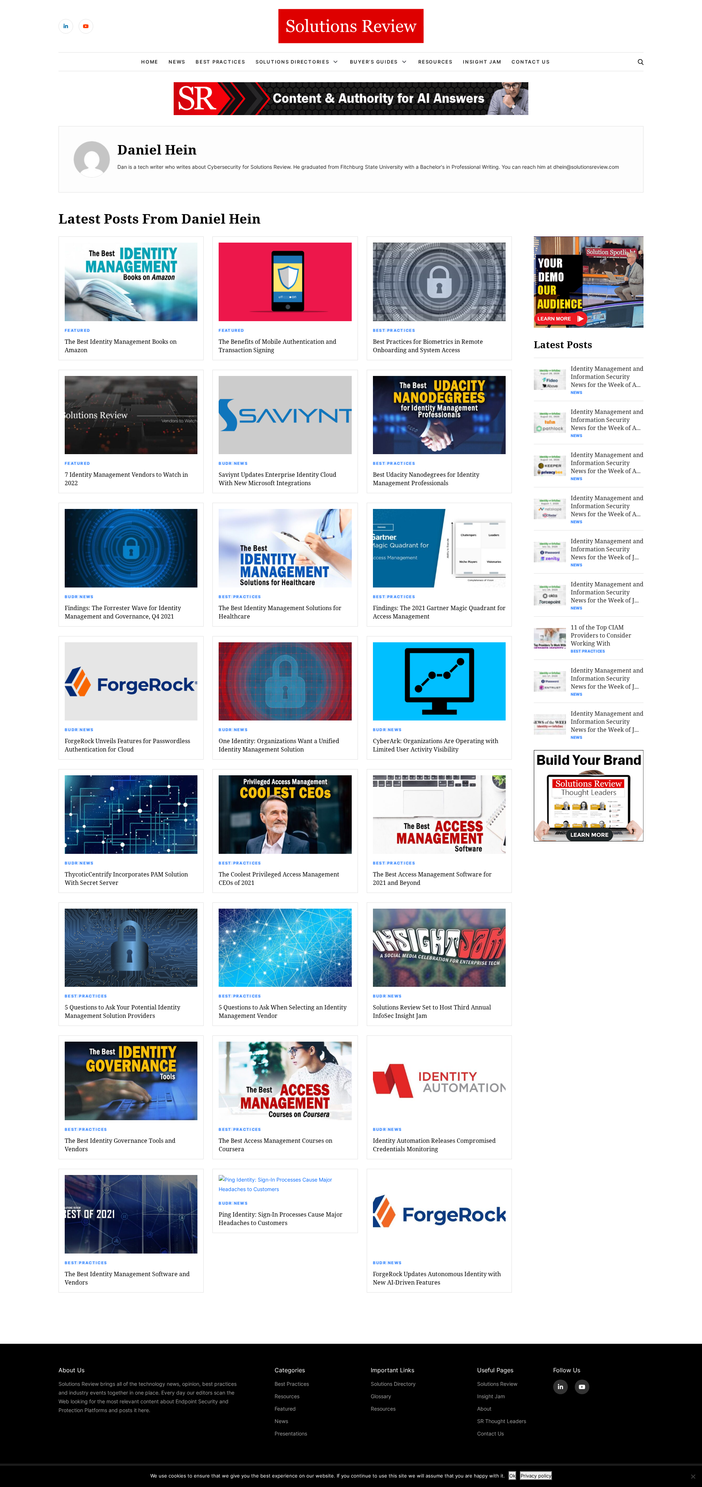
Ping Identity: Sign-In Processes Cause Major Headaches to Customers (281, 1218)
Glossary (381, 1396)
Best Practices (220, 61)
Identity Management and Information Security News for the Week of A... (607, 376)
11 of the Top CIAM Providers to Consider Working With (601, 635)
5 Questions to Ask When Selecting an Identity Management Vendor (283, 1011)
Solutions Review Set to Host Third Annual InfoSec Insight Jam (432, 1011)
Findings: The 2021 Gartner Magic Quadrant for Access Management (439, 612)
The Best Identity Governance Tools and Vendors (120, 1145)
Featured (77, 330)
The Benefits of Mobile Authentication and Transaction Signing (277, 346)
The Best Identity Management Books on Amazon (121, 346)
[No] (693, 1476)
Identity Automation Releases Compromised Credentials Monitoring (434, 1145)
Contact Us (531, 61)
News (177, 61)
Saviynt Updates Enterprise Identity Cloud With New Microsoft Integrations (277, 479)
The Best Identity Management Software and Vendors (127, 1278)
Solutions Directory (393, 1383)
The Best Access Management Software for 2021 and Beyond (432, 878)
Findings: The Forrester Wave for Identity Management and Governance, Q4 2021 (123, 612)
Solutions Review (497, 1383)
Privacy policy (536, 1476)
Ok (512, 1476)
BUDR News (233, 463)
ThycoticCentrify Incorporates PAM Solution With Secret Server (126, 878)
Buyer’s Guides (374, 61)
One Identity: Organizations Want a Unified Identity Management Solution (279, 745)
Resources (435, 61)
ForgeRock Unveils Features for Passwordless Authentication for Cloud (127, 745)
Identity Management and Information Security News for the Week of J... (607, 549)
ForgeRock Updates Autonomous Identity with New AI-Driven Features (437, 1278)
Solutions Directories (292, 61)
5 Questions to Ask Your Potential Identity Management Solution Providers (122, 1011)
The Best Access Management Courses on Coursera (275, 1145)
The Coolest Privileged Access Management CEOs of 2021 (279, 878)
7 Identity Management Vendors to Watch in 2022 (126, 479)
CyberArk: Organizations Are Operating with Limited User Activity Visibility (435, 745)
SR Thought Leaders (501, 1421)
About (484, 1408)
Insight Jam (482, 61)
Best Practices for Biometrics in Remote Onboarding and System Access (428, 346)
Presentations (291, 1433)
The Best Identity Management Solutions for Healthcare (280, 612)
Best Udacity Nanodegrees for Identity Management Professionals (426, 479)
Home (149, 61)
